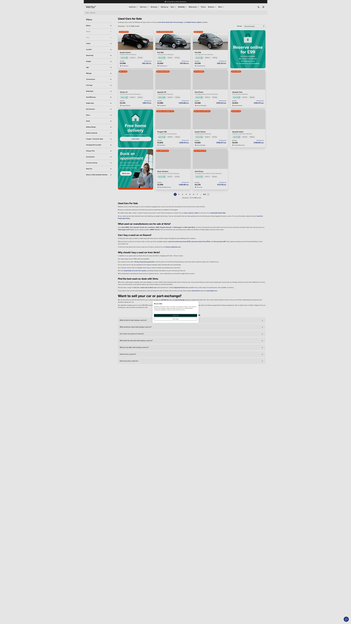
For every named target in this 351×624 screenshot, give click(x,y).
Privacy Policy (181, 309)
